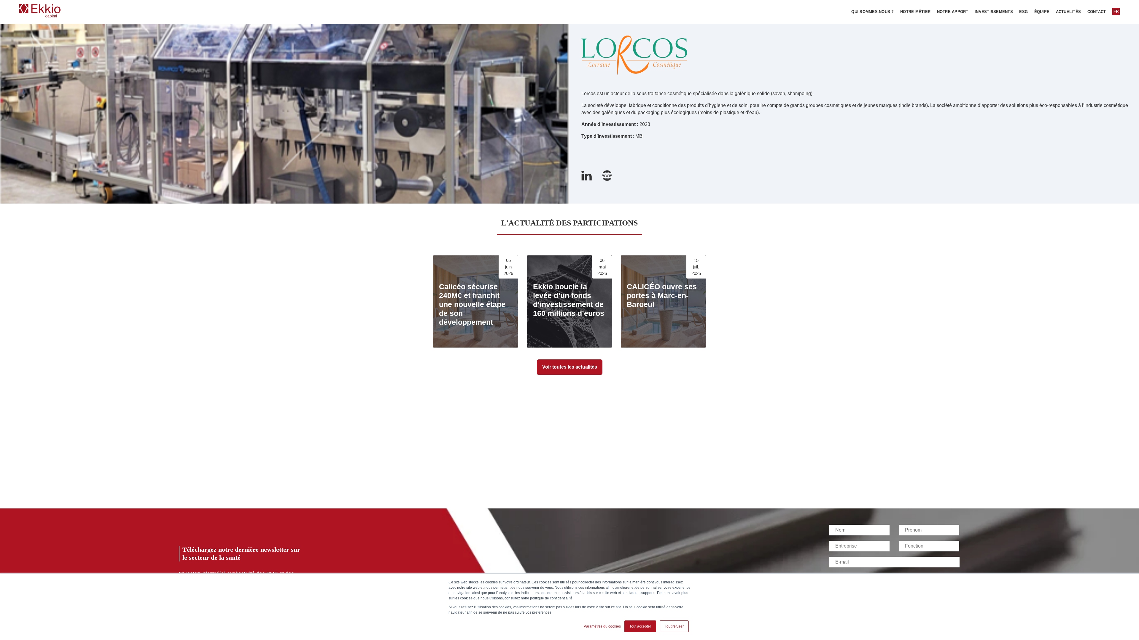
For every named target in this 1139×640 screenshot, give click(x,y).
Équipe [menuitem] (1042, 12)
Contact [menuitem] (1096, 12)
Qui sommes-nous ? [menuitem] (872, 12)
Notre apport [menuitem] (952, 12)
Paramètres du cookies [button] (602, 626)
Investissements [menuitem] (994, 12)
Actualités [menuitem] (1068, 12)
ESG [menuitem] (1023, 12)
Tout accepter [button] (640, 626)
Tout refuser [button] (674, 626)
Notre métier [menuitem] (915, 12)
